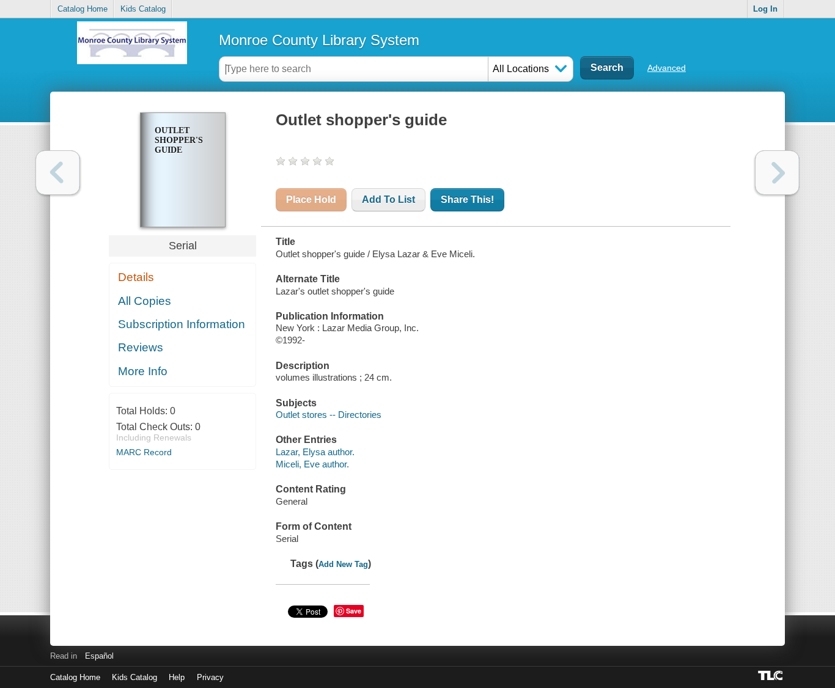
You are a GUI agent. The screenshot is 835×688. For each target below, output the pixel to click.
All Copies (144, 301)
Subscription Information (181, 324)
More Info (142, 371)
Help (177, 677)
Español (99, 656)
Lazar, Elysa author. (315, 452)
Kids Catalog (143, 8)
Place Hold (311, 199)
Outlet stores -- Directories (328, 414)
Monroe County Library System (319, 40)
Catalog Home (82, 8)
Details (136, 277)
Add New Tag (343, 564)
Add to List (388, 199)
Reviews (140, 347)
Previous (57, 172)
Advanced (666, 68)
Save (353, 610)
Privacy (210, 677)
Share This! (467, 199)
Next (777, 172)
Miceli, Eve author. (312, 464)
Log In (765, 8)
